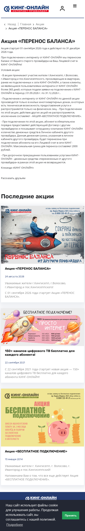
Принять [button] (71, 515)
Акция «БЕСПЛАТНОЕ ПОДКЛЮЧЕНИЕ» (36, 451)
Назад (12, 24)
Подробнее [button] (14, 524)
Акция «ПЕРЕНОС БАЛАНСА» (28, 268)
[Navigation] (78, 6)
